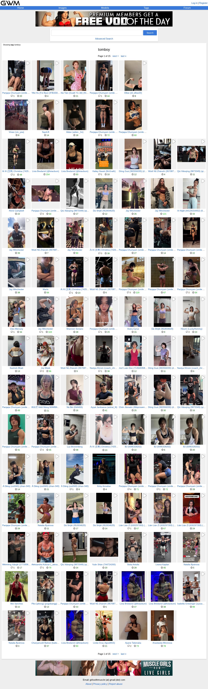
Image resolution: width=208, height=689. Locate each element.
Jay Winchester (133, 210)
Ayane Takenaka (133, 643)
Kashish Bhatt (16, 368)
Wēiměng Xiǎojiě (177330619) (17, 564)
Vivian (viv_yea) (16, 132)
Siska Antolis (133, 564)
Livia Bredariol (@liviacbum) (45, 171)
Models (105, 8)
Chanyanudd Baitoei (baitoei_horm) (49, 643)
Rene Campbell (16, 210)
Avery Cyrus (133, 329)
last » (123, 56)
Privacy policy (100, 684)
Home (20, 8)
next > (116, 56)
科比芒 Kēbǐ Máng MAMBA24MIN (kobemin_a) (54, 407)
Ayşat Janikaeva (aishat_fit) (104, 407)
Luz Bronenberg (75, 446)
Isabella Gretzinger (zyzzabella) (192, 603)
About (88, 684)
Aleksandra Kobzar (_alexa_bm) (47, 564)
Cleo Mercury (16, 329)
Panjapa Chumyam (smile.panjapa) (19, 93)
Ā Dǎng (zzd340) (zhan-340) (16, 486)
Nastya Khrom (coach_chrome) (105, 368)
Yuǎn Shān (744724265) (104, 564)
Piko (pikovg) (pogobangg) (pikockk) (49, 603)
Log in (194, 3)
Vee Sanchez (16, 603)
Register (203, 3)
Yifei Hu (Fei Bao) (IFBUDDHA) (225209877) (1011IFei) (58, 93)
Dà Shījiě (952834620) (104, 210)
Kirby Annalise (104, 486)
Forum (187, 8)
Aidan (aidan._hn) (74, 132)
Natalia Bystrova (45, 525)
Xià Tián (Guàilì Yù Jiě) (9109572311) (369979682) (85, 93)
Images (63, 8)
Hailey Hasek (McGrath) (104, 171)
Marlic (46, 289)
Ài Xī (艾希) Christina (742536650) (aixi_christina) (26, 171)
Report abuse (115, 684)
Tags (146, 8)
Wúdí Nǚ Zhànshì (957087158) (163, 171)
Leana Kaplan (162, 564)
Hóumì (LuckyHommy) (191, 329)
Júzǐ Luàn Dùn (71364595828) (133, 368)
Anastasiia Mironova (162, 643)
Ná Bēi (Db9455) (75, 407)
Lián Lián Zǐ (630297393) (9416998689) (138, 525)
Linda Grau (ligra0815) (104, 643)
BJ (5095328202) (133, 446)
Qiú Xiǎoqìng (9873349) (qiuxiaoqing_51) (80, 210)
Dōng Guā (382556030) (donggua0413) (138, 171)
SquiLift (45, 132)
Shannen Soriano (74, 329)
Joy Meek (45, 368)
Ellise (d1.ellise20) (133, 93)
